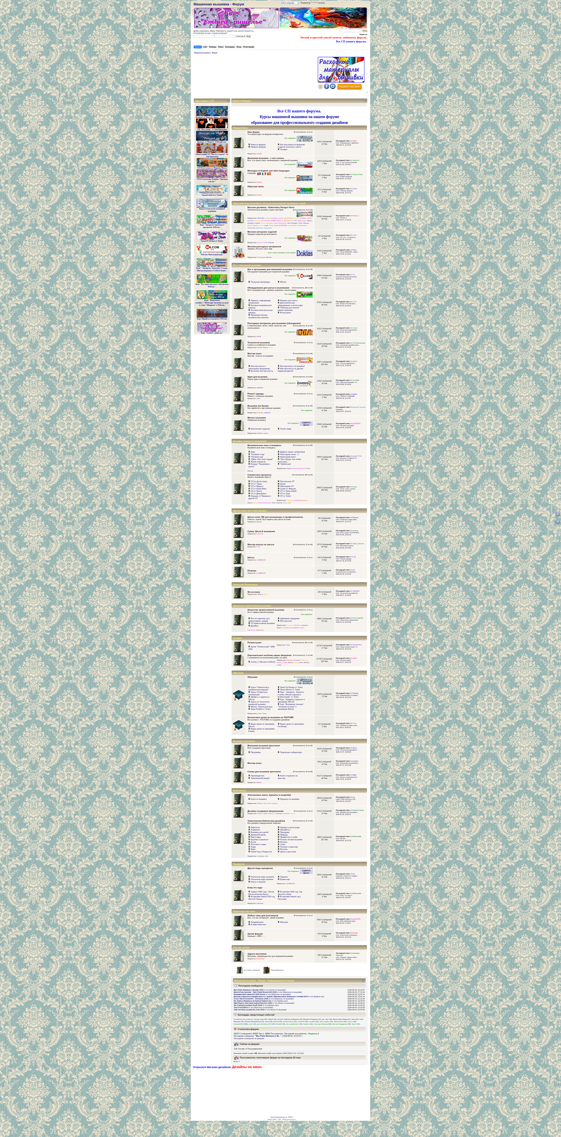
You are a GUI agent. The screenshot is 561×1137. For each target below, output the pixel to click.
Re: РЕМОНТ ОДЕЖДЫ (346, 396)
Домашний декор (258, 835)
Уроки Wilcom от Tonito (290, 690)
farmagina (250, 223)
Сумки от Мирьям (288, 489)
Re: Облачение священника (347, 620)
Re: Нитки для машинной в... (347, 330)
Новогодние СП (287, 486)
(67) (280, 1019)
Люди (253, 847)
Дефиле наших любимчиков (292, 452)
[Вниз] (557, 521)
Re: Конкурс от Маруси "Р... (347, 458)
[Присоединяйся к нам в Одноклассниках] (320, 88)
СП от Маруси (257, 486)
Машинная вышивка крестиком (263, 745)
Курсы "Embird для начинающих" (257, 693)
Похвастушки (254, 642)
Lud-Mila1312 (261, 560)
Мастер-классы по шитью (260, 544)
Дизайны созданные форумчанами (265, 811)
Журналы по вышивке (289, 799)
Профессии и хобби (288, 837)
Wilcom (283, 282)
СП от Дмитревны (258, 493)
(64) (312, 1019)
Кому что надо (254, 887)
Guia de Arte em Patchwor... (347, 572)
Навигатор (255, 827)
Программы (256, 752)
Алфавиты (255, 830)
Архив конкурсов (258, 462)
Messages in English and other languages (268, 171)
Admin (354, 141)
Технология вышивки (258, 342)
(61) (252, 1024)
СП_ (353, 274)
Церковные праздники (289, 618)
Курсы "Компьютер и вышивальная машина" (258, 688)
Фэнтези (283, 849)
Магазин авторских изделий (262, 232)
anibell (309, 218)
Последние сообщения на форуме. (249, 1038)
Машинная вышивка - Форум (219, 4)
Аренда (340, 409)
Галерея (283, 149)
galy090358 (356, 423)
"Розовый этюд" (258, 454)
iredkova (260, 433)
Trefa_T (260, 803)
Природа (284, 835)
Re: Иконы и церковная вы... (347, 777)
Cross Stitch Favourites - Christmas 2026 (251, 999)
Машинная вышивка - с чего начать (265, 158)
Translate (321, 3)
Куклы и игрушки (258, 882)
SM (262, 220)
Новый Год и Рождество (261, 852)
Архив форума (255, 934)
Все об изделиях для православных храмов (259, 619)
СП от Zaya (285, 493)
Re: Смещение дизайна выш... (348, 345)
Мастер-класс (254, 353)
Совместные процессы (259, 475)
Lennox (280, 218)
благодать (269, 223)
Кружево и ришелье (259, 839)
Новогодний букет (288, 457)
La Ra (295, 220)
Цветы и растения (288, 852)
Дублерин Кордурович (264, 228)
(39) (303, 1021)
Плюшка (355, 693)
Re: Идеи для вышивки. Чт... (347, 382)
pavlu (304, 220)
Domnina (267, 220)
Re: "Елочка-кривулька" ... (346, 363)
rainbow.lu (355, 160)
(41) (342, 1019)
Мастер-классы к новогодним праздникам (259, 367)
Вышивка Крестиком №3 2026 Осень (249, 994)
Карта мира (256, 837)
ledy (266, 856)
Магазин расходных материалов (264, 246)
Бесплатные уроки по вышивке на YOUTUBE (270, 717)
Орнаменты (285, 830)
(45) (268, 1021)
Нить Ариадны (292, 223)
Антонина (296, 660)
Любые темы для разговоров (262, 915)
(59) (352, 1021)
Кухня (253, 842)
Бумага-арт (285, 879)
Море (253, 849)
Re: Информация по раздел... (348, 695)
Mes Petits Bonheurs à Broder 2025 (248, 990)
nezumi (354, 328)
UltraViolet (260, 218)
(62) (277, 1021)
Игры (253, 452)
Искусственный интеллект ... (348, 277)
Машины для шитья (288, 300)
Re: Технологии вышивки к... (347, 750)
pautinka (355, 761)
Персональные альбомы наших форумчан (269, 655)
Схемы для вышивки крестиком (264, 771)
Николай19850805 (280, 225)
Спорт (282, 844)
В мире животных (258, 924)
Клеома (259, 153)
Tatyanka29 (251, 228)
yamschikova (288, 218)
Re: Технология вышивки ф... (348, 593)
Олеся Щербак (357, 618)
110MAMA (355, 591)
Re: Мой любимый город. (346, 921)
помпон (259, 782)
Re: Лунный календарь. (345, 425)
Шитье (250, 557)
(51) (356, 1024)
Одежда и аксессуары (290, 827)
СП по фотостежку (259, 481)
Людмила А (313, 1034)
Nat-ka (294, 225)
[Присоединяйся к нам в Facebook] (326, 88)
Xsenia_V (280, 220)
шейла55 (286, 813)
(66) (355, 1019)
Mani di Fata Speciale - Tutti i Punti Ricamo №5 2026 (255, 992)
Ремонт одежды (255, 393)
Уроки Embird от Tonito (260, 709)
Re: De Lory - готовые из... (347, 237)
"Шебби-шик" (285, 464)
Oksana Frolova (358, 810)
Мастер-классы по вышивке (292, 366)
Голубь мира (285, 429)
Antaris (354, 487)
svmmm (254, 225)
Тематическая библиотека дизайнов (266, 821)
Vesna (354, 748)
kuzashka (274, 218)
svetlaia (303, 218)
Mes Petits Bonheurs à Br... (346, 799)
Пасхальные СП (287, 481)
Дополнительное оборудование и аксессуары (290, 304)
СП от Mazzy (256, 491)
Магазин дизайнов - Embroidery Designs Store (270, 207)
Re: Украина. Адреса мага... (347, 957)
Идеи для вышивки (257, 377)
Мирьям (306, 223)
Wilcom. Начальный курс (262, 707)
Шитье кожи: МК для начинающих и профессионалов (275, 517)
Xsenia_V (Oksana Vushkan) (263, 662)
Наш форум (253, 132)
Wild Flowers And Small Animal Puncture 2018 (253, 1003)
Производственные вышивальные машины (258, 316)
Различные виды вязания (262, 879)
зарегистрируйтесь (246, 31)
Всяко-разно (285, 313)
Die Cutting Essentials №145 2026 (248, 1005)
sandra (354, 189)
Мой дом (284, 922)
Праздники (284, 832)
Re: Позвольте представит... (347, 519)
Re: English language (344, 176)
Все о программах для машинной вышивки (269, 269)
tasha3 (354, 361)
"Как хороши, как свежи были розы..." (289, 460)
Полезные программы (260, 282)
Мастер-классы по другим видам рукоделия (290, 370)
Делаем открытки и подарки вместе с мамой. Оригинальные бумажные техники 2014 (271, 996)
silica (265, 803)
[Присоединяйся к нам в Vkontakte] (333, 88)
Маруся (309, 220)
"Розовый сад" (257, 457)
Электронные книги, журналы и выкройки (269, 795)
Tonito (271, 225)
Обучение (252, 677)
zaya (289, 225)
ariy (353, 570)
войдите (230, 31)
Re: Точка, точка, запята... (346, 489)
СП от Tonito (285, 496)
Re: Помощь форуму (345, 191)
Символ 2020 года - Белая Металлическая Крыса (261, 893)
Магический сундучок (260, 429)
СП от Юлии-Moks (259, 489)
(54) (266, 1024)
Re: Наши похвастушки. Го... (347, 647)
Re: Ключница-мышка (345, 546)
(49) (327, 1019)
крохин (260, 225)
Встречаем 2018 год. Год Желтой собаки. (290, 893)
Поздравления (257, 922)
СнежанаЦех (302, 225)
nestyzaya (304, 625)
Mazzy (263, 223)
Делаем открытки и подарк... (347, 876)
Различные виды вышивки (262, 877)
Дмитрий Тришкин (359, 407)
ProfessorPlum (357, 174)
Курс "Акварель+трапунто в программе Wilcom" (291, 700)
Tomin (300, 223)
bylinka (354, 394)
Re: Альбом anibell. (344, 660)
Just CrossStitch (241, 1007)
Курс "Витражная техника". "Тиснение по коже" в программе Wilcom (291, 706)
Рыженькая (261, 257)
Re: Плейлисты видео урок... (347, 725)
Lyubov (267, 218)
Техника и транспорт (289, 847)
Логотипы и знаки (258, 844)
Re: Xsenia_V (342, 218)
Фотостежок (253, 592)
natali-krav (259, 387)
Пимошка (297, 218)
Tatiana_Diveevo (358, 543)
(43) (294, 1024)
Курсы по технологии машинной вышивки (258, 703)
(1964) (241, 1024)
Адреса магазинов (256, 954)
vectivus (355, 530)
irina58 (273, 220)
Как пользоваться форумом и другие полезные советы (291, 145)
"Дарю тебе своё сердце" (262, 459)
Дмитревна (288, 220)
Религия (283, 842)
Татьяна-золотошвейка (291, 627)
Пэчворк (251, 570)
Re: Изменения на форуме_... (348, 935)
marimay (257, 220)
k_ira (354, 557)
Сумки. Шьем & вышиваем (261, 531)
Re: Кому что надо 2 (344, 895)
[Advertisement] (255, 76)
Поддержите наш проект (349, 86)
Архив (282, 484)
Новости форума (258, 144)
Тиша (265, 813)
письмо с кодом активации (215, 33)
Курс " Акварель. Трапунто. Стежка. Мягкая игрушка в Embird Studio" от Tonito (291, 694)
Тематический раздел (260, 778)
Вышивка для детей (259, 832)
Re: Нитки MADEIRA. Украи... (348, 252)
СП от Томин (256, 484)
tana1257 (250, 220)
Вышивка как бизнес (258, 406)
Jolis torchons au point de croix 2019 (249, 1010)
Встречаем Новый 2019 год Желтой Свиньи (261, 897)
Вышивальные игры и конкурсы (264, 445)
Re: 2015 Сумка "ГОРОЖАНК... (348, 533)
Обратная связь (255, 186)
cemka (266, 225)
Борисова (259, 534)
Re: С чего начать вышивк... (347, 162)
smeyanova (260, 630)
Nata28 (257, 223)
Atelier (354, 775)
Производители (257, 776)
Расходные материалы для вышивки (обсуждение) (274, 323)
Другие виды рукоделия (260, 868)
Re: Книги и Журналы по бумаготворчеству (252, 1001)
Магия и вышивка (256, 417)
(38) (293, 1019)
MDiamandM (356, 836)
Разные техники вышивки (291, 839)
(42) (280, 1024)
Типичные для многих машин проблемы (288, 309)
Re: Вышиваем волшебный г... (348, 763)
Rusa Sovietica (272, 803)
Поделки (284, 877)
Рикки (354, 250)
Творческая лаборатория (291, 752)
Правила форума (258, 147)
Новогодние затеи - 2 (289, 454)
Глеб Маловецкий (358, 343)
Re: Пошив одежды (344, 559)
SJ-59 (354, 301)
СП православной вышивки (263, 623)
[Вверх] (557, 514)
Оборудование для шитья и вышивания (268, 288)
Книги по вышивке (259, 799)
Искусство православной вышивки (265, 610)
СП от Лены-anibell (288, 491)
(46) (263, 1019)
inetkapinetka (357, 645)
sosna (249, 225)
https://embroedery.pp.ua (278, 1117)
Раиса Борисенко (280, 223)
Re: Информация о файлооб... (348, 143)
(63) (314, 1021)
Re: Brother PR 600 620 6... (347, 304)
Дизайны (254, 626)
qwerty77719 (356, 456)
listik (285, 662)
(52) (254, 1021)
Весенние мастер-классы (262, 371)
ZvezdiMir (355, 380)
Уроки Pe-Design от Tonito (291, 687)
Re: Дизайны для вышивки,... (348, 812)
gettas (266, 433)
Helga (300, 220)
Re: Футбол (341, 838)
